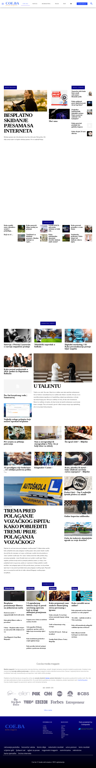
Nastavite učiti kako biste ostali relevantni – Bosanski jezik (79, 94)
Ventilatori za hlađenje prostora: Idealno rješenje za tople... (32, 238)
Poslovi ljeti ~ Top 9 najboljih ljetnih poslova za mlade (77, 493)
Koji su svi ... (8, 234)
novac (47, 678)
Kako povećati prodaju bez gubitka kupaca (77, 125)
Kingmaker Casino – (43, 467)
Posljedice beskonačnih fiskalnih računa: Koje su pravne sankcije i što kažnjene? (78, 114)
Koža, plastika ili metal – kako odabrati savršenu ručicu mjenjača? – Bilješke (77, 469)
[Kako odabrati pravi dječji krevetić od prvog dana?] (89, 103)
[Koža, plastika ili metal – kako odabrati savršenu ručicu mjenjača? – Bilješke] (78, 458)
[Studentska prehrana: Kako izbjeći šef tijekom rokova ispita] (88, 238)
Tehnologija (9, 588)
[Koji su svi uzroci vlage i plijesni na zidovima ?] (21, 238)
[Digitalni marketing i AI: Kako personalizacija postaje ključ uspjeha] (78, 335)
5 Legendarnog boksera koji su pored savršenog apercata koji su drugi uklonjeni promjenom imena (36, 609)
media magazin (10, 87)
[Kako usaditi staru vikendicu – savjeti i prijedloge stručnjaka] (21, 228)
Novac (74, 588)
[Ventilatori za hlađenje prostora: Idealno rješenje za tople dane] (43, 238)
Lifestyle (30, 588)
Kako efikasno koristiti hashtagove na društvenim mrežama (79, 635)
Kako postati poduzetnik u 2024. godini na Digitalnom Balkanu (16, 371)
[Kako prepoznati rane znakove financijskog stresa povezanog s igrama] (59, 596)
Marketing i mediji (48, 323)
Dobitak (53, 588)
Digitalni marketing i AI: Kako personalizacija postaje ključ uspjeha (78, 346)
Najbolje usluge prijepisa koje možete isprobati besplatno (17, 420)
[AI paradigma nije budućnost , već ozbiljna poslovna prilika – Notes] (17, 458)
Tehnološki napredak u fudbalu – (44, 345)
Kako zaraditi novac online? (81, 604)
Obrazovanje (8, 506)
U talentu (47, 386)
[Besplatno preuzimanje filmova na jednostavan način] (14, 596)
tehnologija (48, 222)
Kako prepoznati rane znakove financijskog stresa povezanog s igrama (59, 606)
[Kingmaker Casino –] (48, 458)
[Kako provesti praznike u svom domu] (88, 228)
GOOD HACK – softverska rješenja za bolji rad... (54, 228)
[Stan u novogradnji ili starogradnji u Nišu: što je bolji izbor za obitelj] (48, 433)
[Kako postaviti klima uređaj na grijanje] (43, 228)
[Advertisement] (48, 45)
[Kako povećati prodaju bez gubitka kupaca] (89, 125)
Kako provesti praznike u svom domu (77, 227)
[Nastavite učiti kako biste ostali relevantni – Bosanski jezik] (89, 93)
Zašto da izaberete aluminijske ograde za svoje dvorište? (78, 539)
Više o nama (48, 710)
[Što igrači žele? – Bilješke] (78, 433)
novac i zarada (78, 87)
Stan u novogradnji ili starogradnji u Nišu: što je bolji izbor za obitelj (46, 444)
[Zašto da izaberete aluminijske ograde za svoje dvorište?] (78, 529)
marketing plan (82, 680)
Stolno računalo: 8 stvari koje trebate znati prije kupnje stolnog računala (59, 617)
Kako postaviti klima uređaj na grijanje (32, 227)
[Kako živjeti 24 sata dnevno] (89, 133)
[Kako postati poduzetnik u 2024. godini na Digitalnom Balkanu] (18, 360)
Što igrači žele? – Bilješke (76, 442)
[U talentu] (63, 367)
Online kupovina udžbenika (76, 516)
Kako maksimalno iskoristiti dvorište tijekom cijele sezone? (54, 238)
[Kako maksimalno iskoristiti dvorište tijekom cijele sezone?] (66, 238)
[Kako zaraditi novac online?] (82, 596)
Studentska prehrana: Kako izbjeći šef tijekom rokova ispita (76, 238)
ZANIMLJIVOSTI (48, 584)
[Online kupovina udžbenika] (78, 507)
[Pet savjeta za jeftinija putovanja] (17, 433)
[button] (91, 4)
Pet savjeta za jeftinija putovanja (14, 443)
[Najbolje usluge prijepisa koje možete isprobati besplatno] (18, 410)
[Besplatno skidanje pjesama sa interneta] (25, 101)
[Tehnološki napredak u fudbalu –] (48, 335)
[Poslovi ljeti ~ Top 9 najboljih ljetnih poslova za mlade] (78, 483)
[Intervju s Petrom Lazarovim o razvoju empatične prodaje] (17, 335)
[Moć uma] (59, 114)
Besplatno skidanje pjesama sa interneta (18, 123)
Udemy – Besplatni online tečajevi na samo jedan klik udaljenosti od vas (14, 630)
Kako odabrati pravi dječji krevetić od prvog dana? (79, 103)
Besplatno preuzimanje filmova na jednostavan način (13, 605)
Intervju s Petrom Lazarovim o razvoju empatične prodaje (17, 345)
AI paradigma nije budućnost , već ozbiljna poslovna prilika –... (17, 469)
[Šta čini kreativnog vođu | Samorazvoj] (18, 386)
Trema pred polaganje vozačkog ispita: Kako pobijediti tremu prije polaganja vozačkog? (27, 526)
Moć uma (53, 121)
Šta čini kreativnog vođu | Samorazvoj (15, 396)
